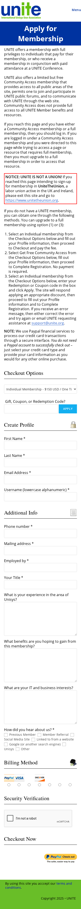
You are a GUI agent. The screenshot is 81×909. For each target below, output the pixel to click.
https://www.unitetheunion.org (31, 200)
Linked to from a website (55, 739)
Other (25, 749)
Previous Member (22, 734)
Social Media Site (17, 739)
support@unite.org (48, 323)
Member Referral (56, 734)
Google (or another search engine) (35, 744)
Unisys (9, 749)
